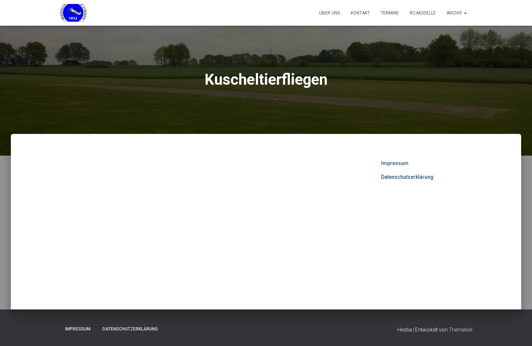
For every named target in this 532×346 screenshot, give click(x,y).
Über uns (329, 13)
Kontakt (360, 13)
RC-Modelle (423, 13)
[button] (465, 13)
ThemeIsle (460, 330)
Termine (390, 13)
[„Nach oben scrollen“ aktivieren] (517, 331)
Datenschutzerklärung (407, 177)
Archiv (455, 13)
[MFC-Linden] (73, 13)
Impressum (395, 163)
